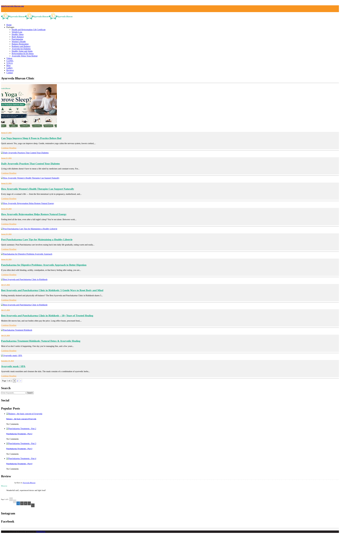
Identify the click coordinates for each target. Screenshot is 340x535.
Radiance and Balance (21, 46)
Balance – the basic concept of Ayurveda (21, 419)
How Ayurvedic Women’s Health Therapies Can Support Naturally (37, 188)
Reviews (10, 70)
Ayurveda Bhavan (29, 483)
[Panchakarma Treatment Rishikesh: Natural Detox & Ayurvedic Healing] (16, 330)
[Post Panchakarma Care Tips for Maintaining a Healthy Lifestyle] (29, 229)
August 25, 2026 (6, 158)
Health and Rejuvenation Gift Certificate (29, 29)
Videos (9, 58)
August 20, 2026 (6, 209)
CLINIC (10, 61)
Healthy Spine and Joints (22, 51)
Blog (8, 65)
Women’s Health (19, 41)
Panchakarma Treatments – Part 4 (19, 464)
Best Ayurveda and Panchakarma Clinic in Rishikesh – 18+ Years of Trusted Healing (47, 315)
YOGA (9, 63)
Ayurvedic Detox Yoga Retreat (24, 56)
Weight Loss (17, 32)
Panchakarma (17, 39)
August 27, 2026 (6, 132)
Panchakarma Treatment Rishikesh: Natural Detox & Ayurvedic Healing (40, 341)
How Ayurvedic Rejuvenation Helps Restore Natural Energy (34, 214)
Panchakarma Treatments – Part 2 (19, 434)
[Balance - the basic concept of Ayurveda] (24, 414)
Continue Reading (8, 148)
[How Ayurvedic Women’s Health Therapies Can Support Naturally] (30, 178)
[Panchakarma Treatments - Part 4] (21, 458)
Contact (9, 73)
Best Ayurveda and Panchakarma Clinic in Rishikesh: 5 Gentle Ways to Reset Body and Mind (52, 290)
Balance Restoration (20, 44)
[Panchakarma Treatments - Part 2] (21, 428)
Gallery (9, 68)
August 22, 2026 (6, 183)
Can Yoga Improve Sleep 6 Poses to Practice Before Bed (31, 138)
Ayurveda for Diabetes (21, 49)
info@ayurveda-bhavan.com (12, 6)
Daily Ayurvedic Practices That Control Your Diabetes (30, 163)
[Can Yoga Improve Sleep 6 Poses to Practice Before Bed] (29, 127)
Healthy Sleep (18, 34)
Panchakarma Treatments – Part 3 (19, 449)
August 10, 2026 (6, 259)
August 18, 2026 (6, 234)
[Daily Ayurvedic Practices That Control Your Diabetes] (25, 153)
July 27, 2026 (5, 285)
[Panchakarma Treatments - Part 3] (21, 443)
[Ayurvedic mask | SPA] (11, 355)
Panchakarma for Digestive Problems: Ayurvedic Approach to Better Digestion (43, 265)
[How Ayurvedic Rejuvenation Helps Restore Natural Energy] (27, 203)
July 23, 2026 (5, 335)
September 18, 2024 (7, 361)
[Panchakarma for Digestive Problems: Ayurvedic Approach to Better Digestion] (26, 254)
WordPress (40, 531)
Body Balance (18, 37)
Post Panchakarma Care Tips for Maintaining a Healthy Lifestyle (36, 239)
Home (9, 25)
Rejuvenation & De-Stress (23, 53)
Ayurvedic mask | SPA (13, 366)
